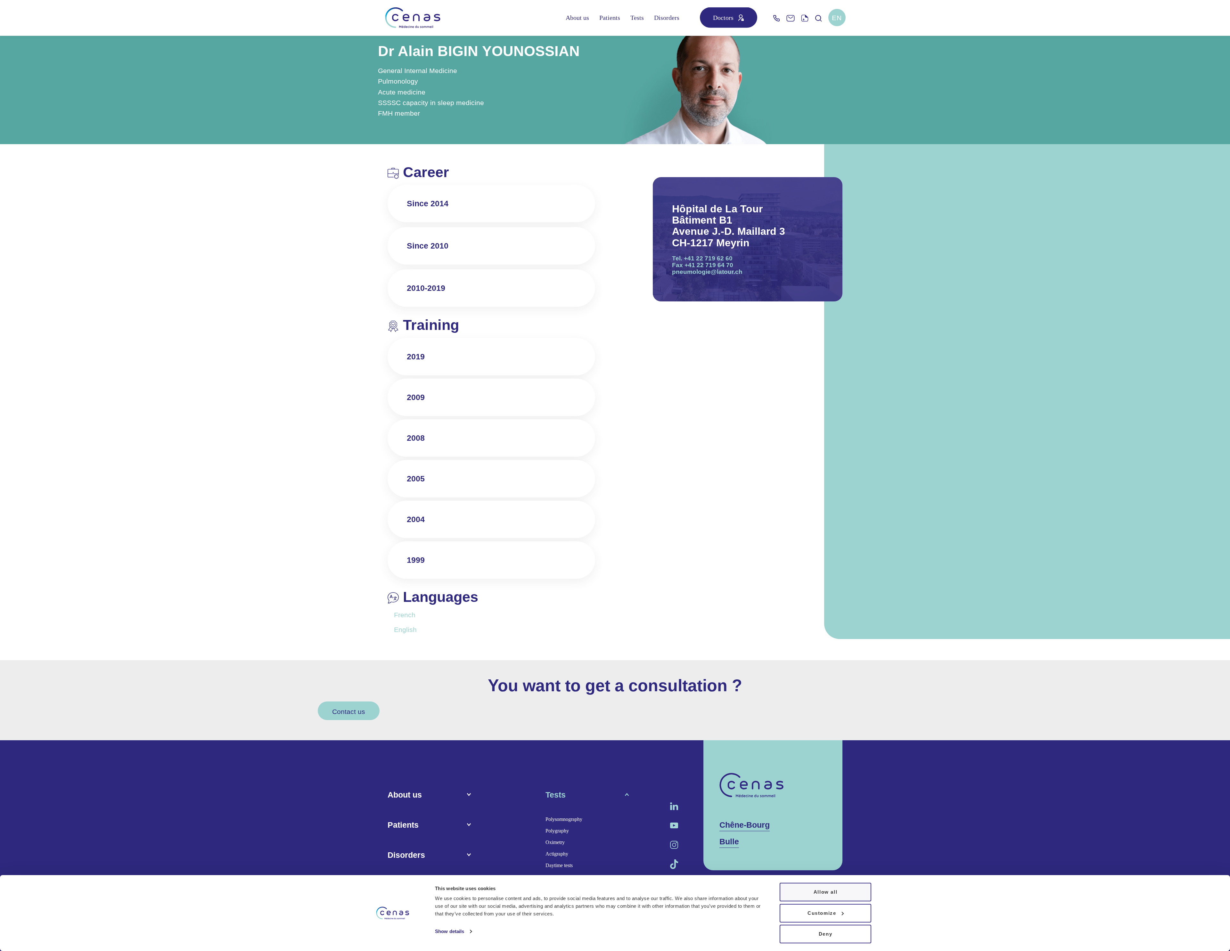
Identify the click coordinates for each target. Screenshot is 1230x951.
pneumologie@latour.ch (707, 271)
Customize (822, 913)
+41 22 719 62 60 (708, 258)
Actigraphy (556, 854)
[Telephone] (776, 17)
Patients (609, 17)
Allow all (825, 892)
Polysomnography (563, 819)
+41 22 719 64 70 (709, 265)
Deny (825, 934)
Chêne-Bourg (744, 824)
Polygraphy (557, 830)
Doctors (723, 17)
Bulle (729, 841)
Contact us (348, 711)
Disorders (666, 17)
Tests (637, 17)
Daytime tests (559, 865)
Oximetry (555, 842)
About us (577, 17)
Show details (449, 931)
